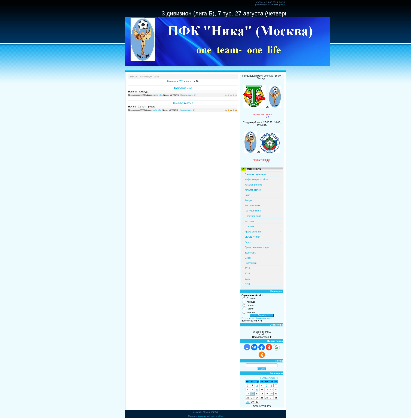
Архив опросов (264, 318)
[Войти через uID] (247, 347)
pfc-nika (158, 95)
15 (247, 393)
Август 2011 (268, 378)
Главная (133, 76)
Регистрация (145, 76)
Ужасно (251, 312)
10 (257, 389)
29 (247, 401)
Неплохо (251, 305)
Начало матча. (182, 103)
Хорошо (251, 301)
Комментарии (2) (188, 95)
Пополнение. (183, 88)
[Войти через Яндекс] (269, 347)
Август (189, 81)
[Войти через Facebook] (261, 347)
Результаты (247, 318)
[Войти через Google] (276, 347)
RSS (282, 4)
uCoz (220, 416)
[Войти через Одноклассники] (262, 355)
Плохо (250, 308)
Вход (156, 76)
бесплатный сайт (206, 416)
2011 (181, 81)
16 (252, 393)
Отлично (251, 298)
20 (271, 393)
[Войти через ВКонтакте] (254, 347)
